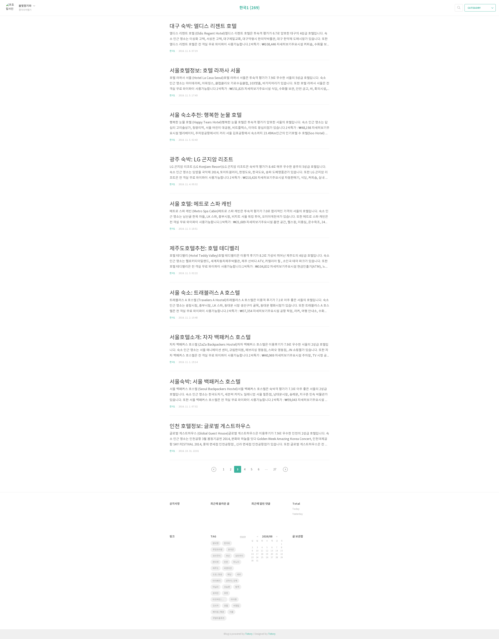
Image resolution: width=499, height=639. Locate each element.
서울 (231, 612)
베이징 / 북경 (218, 612)
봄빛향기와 (25, 6)
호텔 (226, 605)
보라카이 (239, 556)
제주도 (216, 568)
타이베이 (216, 581)
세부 (239, 574)
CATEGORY (474, 8)
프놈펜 (227, 587)
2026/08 (267, 536)
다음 (285, 469)
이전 (213, 469)
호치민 (216, 593)
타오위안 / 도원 (219, 599)
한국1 (172, 51)
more (243, 536)
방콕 (237, 587)
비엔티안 (228, 568)
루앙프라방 (217, 549)
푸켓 (226, 593)
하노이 (236, 562)
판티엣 (216, 562)
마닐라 (216, 587)
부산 (228, 556)
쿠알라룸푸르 (218, 618)
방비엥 (216, 543)
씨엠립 (236, 605)
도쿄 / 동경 (217, 574)
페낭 (229, 574)
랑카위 (227, 543)
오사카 (216, 605)
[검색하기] (459, 7)
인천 (226, 562)
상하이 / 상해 (231, 581)
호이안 (231, 549)
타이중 (234, 599)
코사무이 (216, 556)
